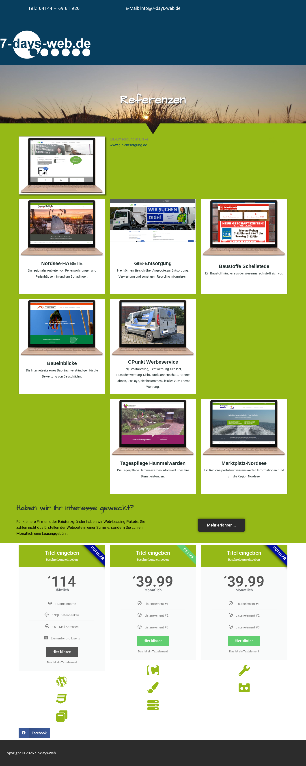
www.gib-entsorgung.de (128, 145)
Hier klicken (61, 652)
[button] (34, 733)
